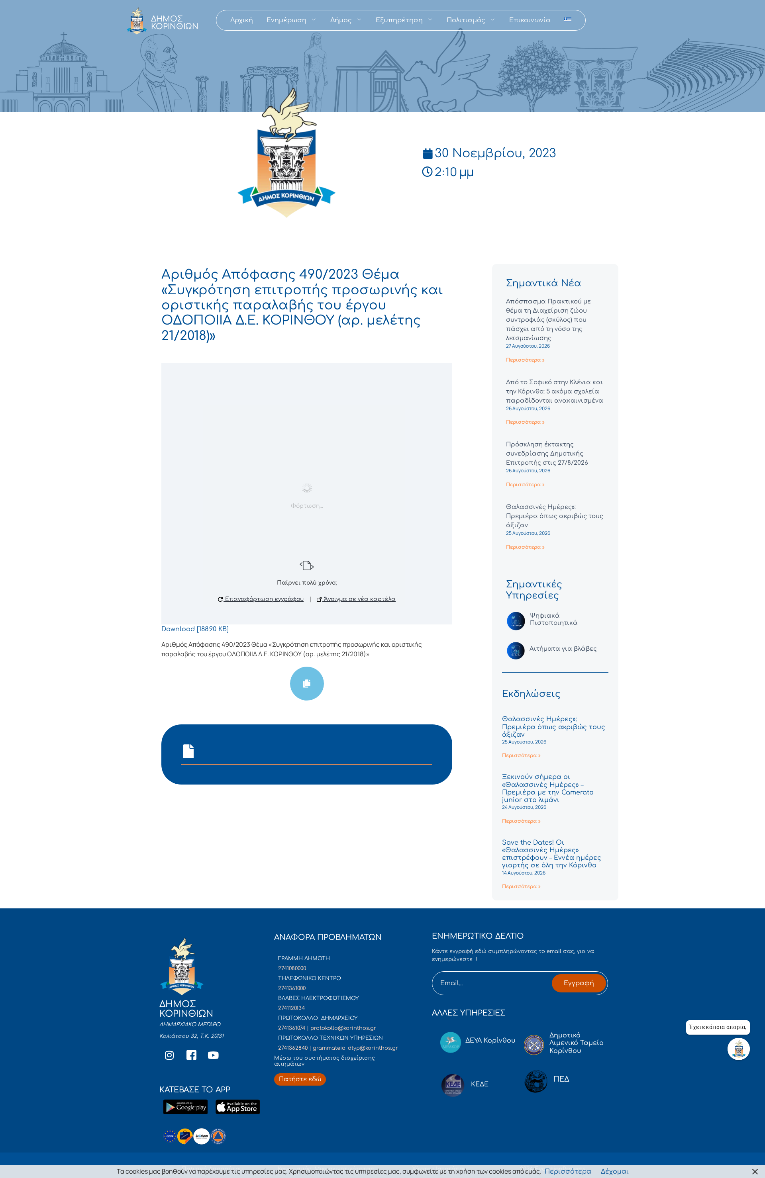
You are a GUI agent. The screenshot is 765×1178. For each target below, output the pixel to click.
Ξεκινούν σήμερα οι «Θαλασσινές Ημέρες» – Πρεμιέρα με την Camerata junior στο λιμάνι (548, 788)
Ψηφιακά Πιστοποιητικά (554, 619)
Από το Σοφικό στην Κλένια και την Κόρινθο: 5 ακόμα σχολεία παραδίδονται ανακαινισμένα (554, 391)
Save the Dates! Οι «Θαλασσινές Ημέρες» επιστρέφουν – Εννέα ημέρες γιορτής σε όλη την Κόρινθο (551, 854)
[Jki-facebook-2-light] (191, 1055)
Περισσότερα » (525, 360)
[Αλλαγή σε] (567, 20)
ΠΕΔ (561, 1079)
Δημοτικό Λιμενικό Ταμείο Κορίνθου (576, 1043)
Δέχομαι (615, 1171)
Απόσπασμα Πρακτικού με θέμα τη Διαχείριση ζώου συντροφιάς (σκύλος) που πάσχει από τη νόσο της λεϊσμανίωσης (548, 320)
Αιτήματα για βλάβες (563, 649)
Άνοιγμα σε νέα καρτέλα (359, 599)
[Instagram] (169, 1055)
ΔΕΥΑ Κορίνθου (490, 1040)
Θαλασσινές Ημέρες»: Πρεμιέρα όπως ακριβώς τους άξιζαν (554, 516)
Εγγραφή (579, 983)
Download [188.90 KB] (195, 629)
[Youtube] (213, 1055)
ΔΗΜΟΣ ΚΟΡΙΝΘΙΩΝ (174, 23)
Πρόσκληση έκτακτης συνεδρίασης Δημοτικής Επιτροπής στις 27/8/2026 (547, 453)
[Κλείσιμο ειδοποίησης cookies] (755, 1171)
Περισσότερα (568, 1171)
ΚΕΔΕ (479, 1084)
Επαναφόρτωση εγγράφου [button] (264, 599)
